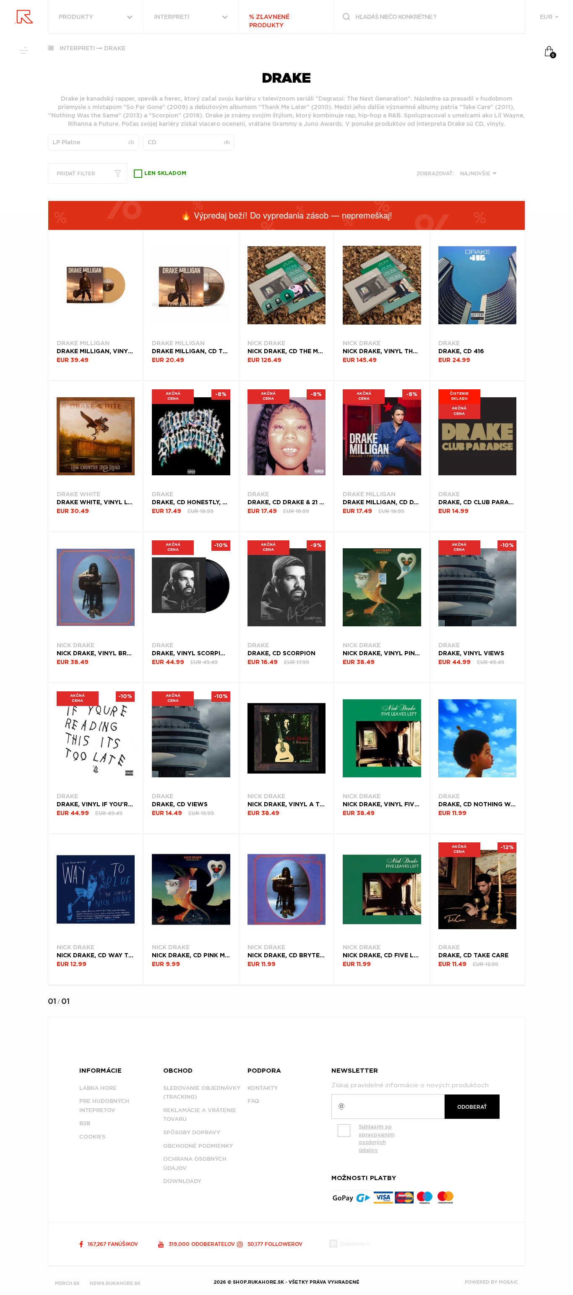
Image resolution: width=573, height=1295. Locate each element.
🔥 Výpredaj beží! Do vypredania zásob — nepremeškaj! (286, 215)
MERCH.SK (67, 1283)
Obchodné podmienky (198, 1146)
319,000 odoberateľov (201, 1244)
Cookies (92, 1136)
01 (52, 1001)
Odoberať (472, 1107)
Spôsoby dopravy (191, 1132)
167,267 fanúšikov (112, 1244)
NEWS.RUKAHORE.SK (115, 1283)
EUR (547, 16)
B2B (84, 1123)
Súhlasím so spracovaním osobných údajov (376, 1138)
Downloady (182, 1181)
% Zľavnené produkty (269, 21)
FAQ (253, 1101)
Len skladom (165, 173)
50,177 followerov (274, 1244)
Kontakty (262, 1088)
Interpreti (77, 48)
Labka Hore (98, 1088)
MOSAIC (508, 1282)
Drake (114, 48)
